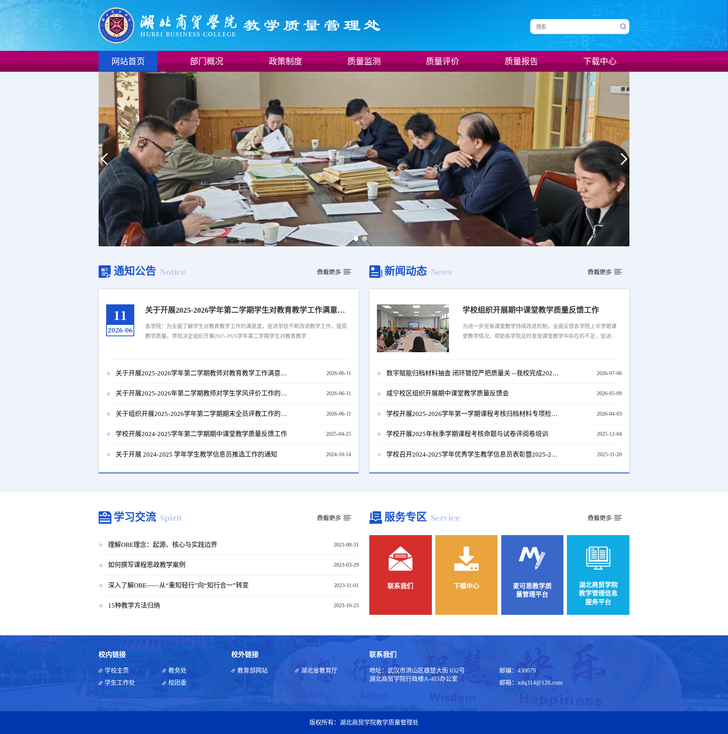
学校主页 (117, 670)
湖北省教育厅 (319, 670)
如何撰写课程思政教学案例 (146, 565)
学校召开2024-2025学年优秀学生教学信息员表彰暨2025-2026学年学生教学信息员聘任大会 (473, 454)
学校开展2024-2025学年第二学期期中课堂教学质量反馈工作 (201, 434)
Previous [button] (104, 159)
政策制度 (285, 61)
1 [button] (357, 240)
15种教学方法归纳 (134, 605)
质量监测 (364, 61)
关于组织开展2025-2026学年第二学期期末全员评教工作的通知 (203, 413)
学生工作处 (120, 682)
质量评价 (442, 61)
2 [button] (366, 240)
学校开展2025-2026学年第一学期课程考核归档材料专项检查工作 (473, 413)
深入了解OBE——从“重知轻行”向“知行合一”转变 (178, 585)
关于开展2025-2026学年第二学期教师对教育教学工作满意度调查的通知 (203, 373)
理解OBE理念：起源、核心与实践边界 (162, 544)
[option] (364, 159)
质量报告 (521, 61)
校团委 (177, 682)
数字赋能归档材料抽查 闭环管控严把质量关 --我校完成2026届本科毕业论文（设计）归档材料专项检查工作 (473, 373)
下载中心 (600, 61)
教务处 (177, 670)
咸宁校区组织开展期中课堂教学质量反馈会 (447, 393)
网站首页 (128, 61)
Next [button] (623, 159)
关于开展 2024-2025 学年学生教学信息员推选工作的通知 (196, 454)
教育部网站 (252, 670)
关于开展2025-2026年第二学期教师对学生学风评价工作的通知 (203, 393)
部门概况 (206, 61)
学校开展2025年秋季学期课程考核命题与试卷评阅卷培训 (467, 434)
